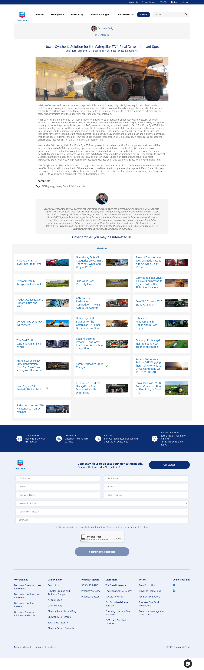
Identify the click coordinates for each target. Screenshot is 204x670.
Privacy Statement (22, 647)
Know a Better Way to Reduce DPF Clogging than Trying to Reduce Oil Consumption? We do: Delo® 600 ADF (148, 366)
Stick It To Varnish (114, 597)
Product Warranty (90, 591)
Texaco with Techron (58, 623)
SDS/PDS (163, 2)
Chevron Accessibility (46, 647)
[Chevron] (22, 21)
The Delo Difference (115, 585)
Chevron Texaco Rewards (61, 628)
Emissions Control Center (118, 591)
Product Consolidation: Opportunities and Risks (29, 303)
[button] (102, 248)
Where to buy (55, 606)
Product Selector (90, 597)
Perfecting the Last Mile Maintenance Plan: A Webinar (30, 408)
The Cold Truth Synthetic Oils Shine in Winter (29, 343)
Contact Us (133, 2)
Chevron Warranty (149, 2)
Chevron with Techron (59, 617)
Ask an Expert (55, 600)
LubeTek (108, 435)
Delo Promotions (148, 585)
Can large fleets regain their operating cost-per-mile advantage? (148, 343)
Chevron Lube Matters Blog (62, 611)
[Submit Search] (186, 15)
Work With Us (32, 435)
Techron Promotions (149, 597)
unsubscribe (130, 527)
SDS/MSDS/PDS (89, 585)
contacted (96, 527)
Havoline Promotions (150, 591)
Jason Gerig (107, 28)
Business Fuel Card (170, 432)
